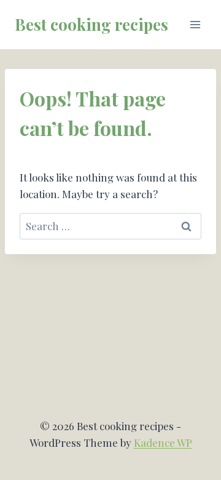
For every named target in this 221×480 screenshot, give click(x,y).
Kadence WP (163, 442)
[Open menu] (195, 24)
